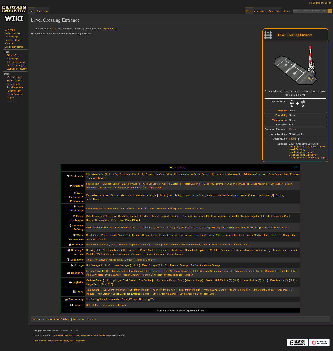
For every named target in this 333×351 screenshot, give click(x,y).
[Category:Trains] (268, 34)
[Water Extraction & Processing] (75, 193)
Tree (88, 259)
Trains (292, 129)
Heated (210, 195)
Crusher (106, 183)
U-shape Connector (211, 271)
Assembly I (98, 174)
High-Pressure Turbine (193, 216)
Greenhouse (112, 208)
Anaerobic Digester (96, 238)
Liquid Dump (142, 235)
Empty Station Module (214, 289)
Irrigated (98, 208)
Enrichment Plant (280, 216)
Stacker (188, 274)
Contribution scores (14, 47)
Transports (77, 272)
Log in (328, 3)
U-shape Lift (271, 271)
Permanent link (14, 91)
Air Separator (121, 187)
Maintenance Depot (189, 174)
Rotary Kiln (152, 174)
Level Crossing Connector (303, 154)
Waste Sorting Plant (257, 235)
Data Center (275, 174)
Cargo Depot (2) (95, 284)
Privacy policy (40, 341)
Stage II (164, 227)
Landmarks (77, 259)
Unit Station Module (138, 289)
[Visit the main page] (14, 14)
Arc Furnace (149, 183)
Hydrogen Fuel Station (124, 280)
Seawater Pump (143, 195)
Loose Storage (121, 265)
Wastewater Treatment (193, 235)
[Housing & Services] (69, 250)
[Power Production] (74, 216)
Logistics (78, 282)
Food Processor (157, 208)
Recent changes (12, 33)
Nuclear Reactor (250, 216)
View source (260, 11)
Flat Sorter (152, 271)
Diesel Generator (95, 216)
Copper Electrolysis (214, 183)
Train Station (103, 293)
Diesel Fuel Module (263, 289)
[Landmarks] (68, 259)
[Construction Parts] (292, 101)
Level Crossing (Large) (301, 152)
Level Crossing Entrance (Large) (307, 146)
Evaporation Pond (194, 195)
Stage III (174, 227)
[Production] (68, 176)
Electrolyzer (263, 195)
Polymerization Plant (276, 227)
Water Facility (263, 250)
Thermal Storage (179, 265)
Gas (161, 174)
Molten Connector (152, 274)
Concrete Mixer (128, 174)
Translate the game (16, 62)
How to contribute (13, 40)
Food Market (115, 250)
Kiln (88, 174)
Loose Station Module (163, 289)
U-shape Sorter (254, 271)
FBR (265, 216)
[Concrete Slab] (303, 101)
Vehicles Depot (94, 280)
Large (116, 183)
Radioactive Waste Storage (205, 265)
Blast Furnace (129, 183)
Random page (11, 37)
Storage (79, 265)
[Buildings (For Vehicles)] (70, 282)
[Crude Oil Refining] (70, 225)
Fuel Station (145, 280)
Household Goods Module (142, 250)
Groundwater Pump (121, 195)
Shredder (276, 235)
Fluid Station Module (189, 289)
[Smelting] (71, 185)
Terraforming (76, 299)
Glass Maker (258, 183)
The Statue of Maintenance (108, 259)
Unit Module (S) (223, 280)
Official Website (14, 55)
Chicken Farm (132, 208)
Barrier (209, 280)
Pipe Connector (94, 274)
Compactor (289, 235)
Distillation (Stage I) (148, 227)
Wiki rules (9, 43)
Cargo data (12, 97)
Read (248, 11)
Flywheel (145, 216)
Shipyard (175, 244)
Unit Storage (93, 265)
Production (77, 176)
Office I (238, 244)
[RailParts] (74, 291)
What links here (14, 77)
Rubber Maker (190, 227)
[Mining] (66, 299)
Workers (282, 110)
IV (113, 174)
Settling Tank (93, 183)
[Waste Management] (74, 235)
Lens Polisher (291, 174)
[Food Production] (75, 206)
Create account (316, 3)
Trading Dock (160, 244)
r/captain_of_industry (17, 69)
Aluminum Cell (139, 187)
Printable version (15, 87)
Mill (144, 208)
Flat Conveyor (93, 271)
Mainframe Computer (254, 174)
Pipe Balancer (113, 274)
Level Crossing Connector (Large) (307, 157)
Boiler (163, 195)
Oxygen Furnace (236, 183)
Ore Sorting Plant (95, 299)
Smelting (78, 185)
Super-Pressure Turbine (165, 216)
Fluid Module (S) (279, 280)
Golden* (129, 259)
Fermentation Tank (193, 208)
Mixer (170, 174)
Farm (89, 208)
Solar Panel (125, 220)
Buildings (78, 244)
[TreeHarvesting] (71, 305)
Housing (90, 250)
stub (54, 28)
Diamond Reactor (97, 178)
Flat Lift (164, 271)
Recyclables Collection (129, 254)
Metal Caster (191, 183)
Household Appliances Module (201, 250)
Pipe (283, 271)
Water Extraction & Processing (76, 197)
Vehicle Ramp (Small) (172, 280)
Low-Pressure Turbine (223, 216)
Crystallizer (277, 183)
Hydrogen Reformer (228, 227)
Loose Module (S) (251, 280)
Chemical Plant (123, 227)
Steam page (12, 59)
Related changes (15, 80)
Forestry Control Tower (113, 305)
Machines (177, 168)
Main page (10, 30)
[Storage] (72, 265)
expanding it (109, 28)
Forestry (79, 305)
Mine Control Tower (126, 299)
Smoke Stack (117, 235)
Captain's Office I (138, 244)
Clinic (170, 254)
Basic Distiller (93, 227)
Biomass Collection (154, 254)
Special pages (13, 84)
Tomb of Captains (146, 259)
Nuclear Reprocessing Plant (101, 220)
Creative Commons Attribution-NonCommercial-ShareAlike (80, 335)
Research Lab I (94, 244)
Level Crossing (297, 149)
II (106, 174)
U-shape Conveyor (180, 271)
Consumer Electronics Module (236, 250)
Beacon (122, 244)
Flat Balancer (136, 271)
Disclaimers (80, 341)
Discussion (42, 11)
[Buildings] (70, 244)
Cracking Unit (207, 227)
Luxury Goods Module (171, 250)
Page (31, 11)
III (109, 174)
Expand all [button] (12, 101)
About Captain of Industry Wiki (60, 341)
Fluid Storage (149, 265)
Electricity (281, 115)
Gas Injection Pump (97, 235)
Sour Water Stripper (252, 227)
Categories (38, 319)
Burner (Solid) (215, 235)
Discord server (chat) (16, 65)
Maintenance (279, 120)
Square (179, 254)
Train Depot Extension (113, 289)
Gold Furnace (104, 187)
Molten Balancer (173, 274)
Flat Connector (119, 271)
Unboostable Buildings (58, 319)
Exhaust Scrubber (169, 235)
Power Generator (119, 216)
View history (274, 11)
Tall (155, 195)
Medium (190, 280)
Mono (136, 220)
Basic (204, 174)
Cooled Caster (170, 183)
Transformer (279, 250)
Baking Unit (174, 208)
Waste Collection (105, 254)
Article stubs (89, 319)
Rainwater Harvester (97, 195)
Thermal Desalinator (227, 195)
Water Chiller (248, 195)
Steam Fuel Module (239, 289)
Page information (15, 94)
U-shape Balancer (234, 271)
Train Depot (92, 289)
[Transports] (68, 272)
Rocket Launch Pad (221, 244)
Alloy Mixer (155, 187)
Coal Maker (92, 305)
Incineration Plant (235, 235)
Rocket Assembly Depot (195, 244)
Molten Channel (131, 274)
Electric (178, 195)
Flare (154, 235)
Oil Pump (108, 227)
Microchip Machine (226, 174)
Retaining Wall (147, 299)
